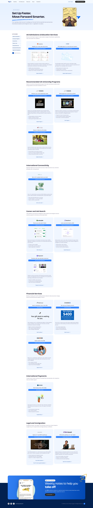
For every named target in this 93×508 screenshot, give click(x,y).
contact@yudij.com (19, 503)
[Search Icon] (13, 53)
